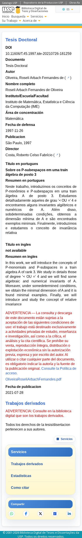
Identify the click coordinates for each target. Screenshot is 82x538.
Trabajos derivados (27, 464)
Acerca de (30, 21)
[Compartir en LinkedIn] (69, 513)
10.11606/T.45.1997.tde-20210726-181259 (38, 54)
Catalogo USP (9, 3)
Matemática (14, 118)
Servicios (37, 16)
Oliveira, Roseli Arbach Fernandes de (34, 78)
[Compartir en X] (40, 513)
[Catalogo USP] (67, 77)
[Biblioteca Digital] (17, 10)
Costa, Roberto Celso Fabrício (28, 155)
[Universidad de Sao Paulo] (8, 10)
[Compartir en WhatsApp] (11, 513)
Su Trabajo (9, 21)
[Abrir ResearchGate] (55, 513)
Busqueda (18, 16)
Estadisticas (21, 476)
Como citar (20, 488)
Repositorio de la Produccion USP (43, 2)
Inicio (5, 16)
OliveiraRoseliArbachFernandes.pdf (33, 379)
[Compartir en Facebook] (26, 513)
